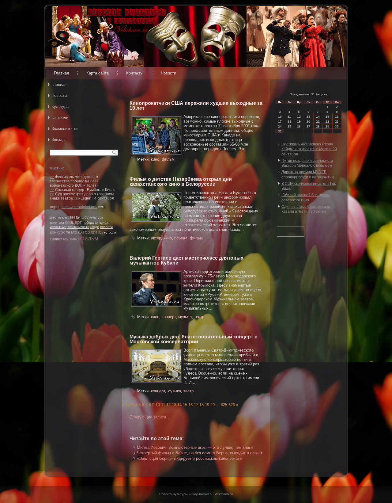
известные (58, 227)
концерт (73, 222)
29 (327, 126)
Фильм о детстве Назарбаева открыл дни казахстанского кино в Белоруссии (181, 182)
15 (185, 404)
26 (299, 126)
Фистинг (57, 168)
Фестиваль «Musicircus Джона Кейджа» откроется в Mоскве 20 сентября (309, 149)
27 (308, 126)
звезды (74, 217)
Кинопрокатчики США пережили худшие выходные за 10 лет (196, 106)
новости (106, 227)
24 (280, 126)
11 (163, 404)
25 (289, 126)
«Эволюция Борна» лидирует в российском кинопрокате (189, 458)
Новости (168, 73)
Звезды (58, 139)
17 (196, 404)
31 (280, 131)
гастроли (109, 232)
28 (318, 126)
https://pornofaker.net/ (79, 207)
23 (337, 121)
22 (327, 121)
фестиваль (58, 217)
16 (190, 404)
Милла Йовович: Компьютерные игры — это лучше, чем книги (195, 447)
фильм (89, 238)
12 (168, 404)
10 (158, 404)
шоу (85, 217)
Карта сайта (97, 73)
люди (94, 227)
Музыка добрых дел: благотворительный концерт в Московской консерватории (194, 339)
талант (56, 239)
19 (207, 404)
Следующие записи (150, 417)
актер (84, 231)
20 (212, 404)
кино (96, 232)
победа (88, 222)
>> (52, 177)
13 (174, 404)
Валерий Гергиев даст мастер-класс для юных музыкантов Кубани (186, 260)
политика (57, 222)
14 (179, 404)
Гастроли (59, 117)
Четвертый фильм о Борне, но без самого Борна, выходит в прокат (199, 453)
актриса (101, 222)
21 (318, 121)
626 (231, 404)
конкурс (57, 232)
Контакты (134, 73)
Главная (61, 73)
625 (224, 404)
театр (71, 232)
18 (201, 404)
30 (337, 126)
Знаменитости (64, 128)
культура (96, 217)
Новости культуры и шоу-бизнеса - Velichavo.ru (196, 494)
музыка (71, 238)
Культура (60, 106)
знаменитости (78, 227)
